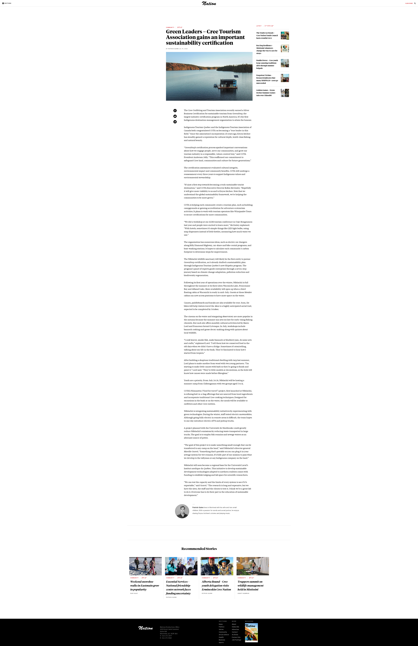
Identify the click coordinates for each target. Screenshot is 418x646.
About (234, 624)
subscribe (409, 3)
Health (221, 637)
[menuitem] (409, 3)
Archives (235, 635)
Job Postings (236, 640)
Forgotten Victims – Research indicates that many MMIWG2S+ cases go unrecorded (267, 79)
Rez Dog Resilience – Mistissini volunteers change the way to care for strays (266, 49)
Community (223, 632)
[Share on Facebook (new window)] (175, 110)
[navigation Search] (415, 4)
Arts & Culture (224, 635)
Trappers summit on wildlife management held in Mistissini (251, 585)
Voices (221, 629)
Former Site (236, 637)
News (221, 624)
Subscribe (235, 627)
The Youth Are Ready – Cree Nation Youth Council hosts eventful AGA (267, 35)
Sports (221, 642)
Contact (235, 632)
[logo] (209, 5)
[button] (7, 3)
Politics (221, 627)
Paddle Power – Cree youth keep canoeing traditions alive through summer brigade (267, 64)
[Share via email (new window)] (175, 121)
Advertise (235, 629)
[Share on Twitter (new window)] (175, 116)
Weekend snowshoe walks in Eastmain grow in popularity (144, 585)
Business (222, 640)
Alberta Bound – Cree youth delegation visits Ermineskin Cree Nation (216, 585)
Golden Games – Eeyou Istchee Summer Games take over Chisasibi (265, 93)
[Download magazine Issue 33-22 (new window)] (251, 632)
